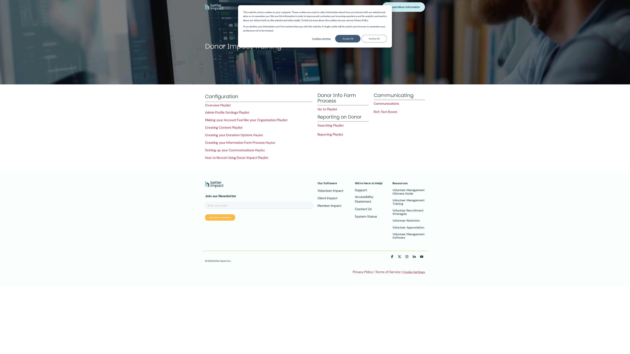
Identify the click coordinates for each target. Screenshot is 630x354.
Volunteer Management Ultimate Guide (408, 192)
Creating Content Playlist (223, 127)
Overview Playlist (218, 105)
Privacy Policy (363, 272)
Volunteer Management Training (408, 202)
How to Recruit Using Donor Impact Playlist (236, 158)
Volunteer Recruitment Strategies (407, 212)
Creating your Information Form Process (235, 142)
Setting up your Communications (229, 150)
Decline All (374, 38)
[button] (392, 257)
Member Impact (329, 206)
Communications (386, 103)
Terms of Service (388, 272)
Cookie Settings (414, 272)
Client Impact (327, 198)
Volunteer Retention (406, 221)
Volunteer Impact (330, 190)
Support (361, 190)
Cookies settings (321, 38)
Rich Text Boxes (385, 112)
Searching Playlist (330, 125)
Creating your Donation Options (228, 135)
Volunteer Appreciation (408, 227)
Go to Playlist (327, 109)
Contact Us (363, 209)
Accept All (348, 38)
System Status (366, 216)
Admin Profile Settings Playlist (227, 112)
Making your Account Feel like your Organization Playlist (246, 120)
